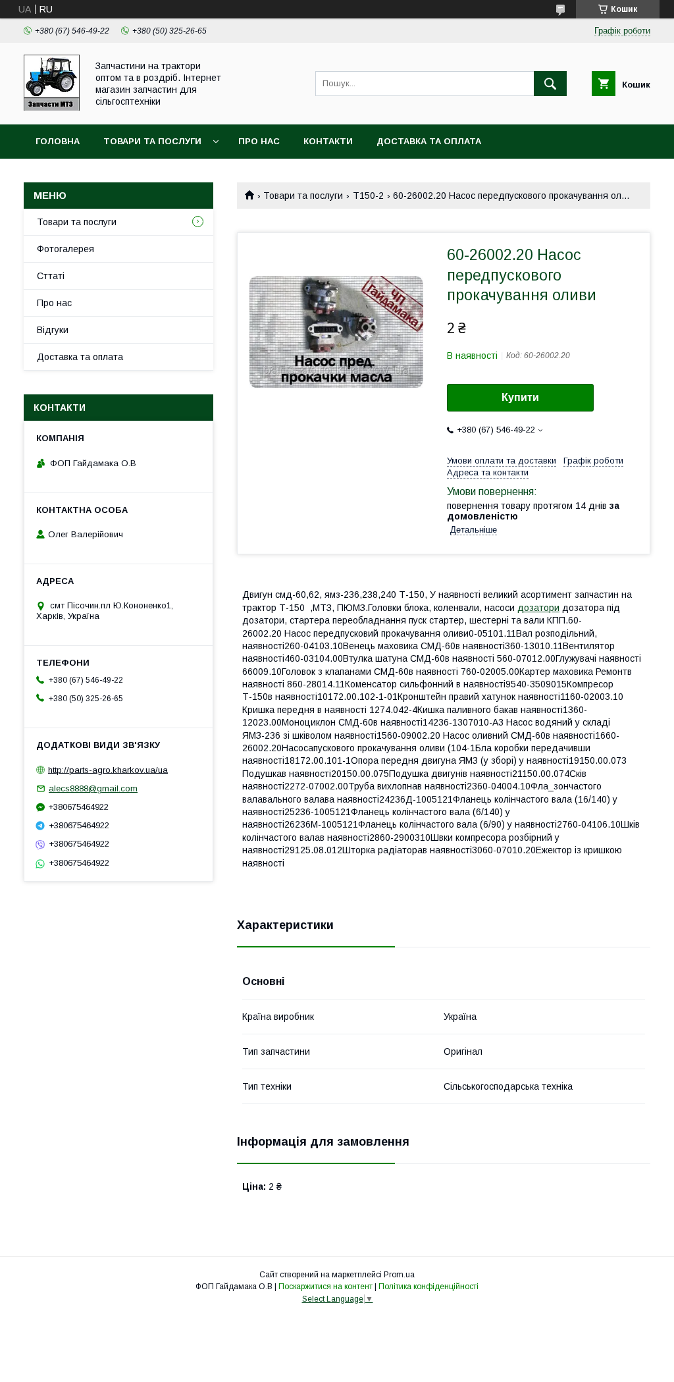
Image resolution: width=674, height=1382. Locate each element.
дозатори (538, 607)
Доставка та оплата (428, 141)
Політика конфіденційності (428, 1286)
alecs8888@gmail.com (93, 788)
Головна (58, 141)
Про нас (259, 141)
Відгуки (52, 330)
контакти (328, 141)
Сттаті (51, 276)
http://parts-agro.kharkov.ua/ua (108, 769)
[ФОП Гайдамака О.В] (52, 107)
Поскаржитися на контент (325, 1286)
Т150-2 (368, 195)
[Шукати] (550, 83)
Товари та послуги (152, 141)
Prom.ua (399, 1274)
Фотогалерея (65, 249)
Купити (520, 397)
